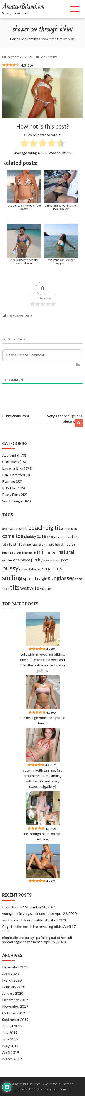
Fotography (24, 1089)
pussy (10, 568)
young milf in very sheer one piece (28, 913)
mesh (32, 553)
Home (14, 39)
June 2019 (10, 1039)
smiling (12, 577)
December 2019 (15, 1000)
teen (78, 579)
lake (25, 553)
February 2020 (13, 987)
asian (6, 528)
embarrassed (63, 536)
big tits (54, 527)
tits (14, 587)
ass (12, 528)
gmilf (45, 544)
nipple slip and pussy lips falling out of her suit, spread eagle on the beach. (37, 939)
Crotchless (10, 461)
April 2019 (10, 1052)
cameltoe (12, 536)
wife (34, 588)
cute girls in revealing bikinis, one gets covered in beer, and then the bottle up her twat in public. (42, 662)
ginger (27, 544)
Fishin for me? (13, 907)
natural (66, 552)
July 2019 (9, 1032)
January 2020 (12, 993)
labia (19, 553)
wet (24, 588)
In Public (9, 488)
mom (53, 552)
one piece (21, 559)
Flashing (8, 481)
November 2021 (15, 967)
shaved (36, 569)
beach (36, 527)
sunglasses (61, 578)
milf (42, 551)
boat (67, 528)
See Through (29, 39)
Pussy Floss (11, 494)
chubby (30, 536)
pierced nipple (51, 560)
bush (74, 528)
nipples (7, 560)
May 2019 (10, 1046)
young (45, 588)
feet (13, 544)
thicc (5, 588)
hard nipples (65, 544)
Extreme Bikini (13, 468)
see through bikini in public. (23, 920)
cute (41, 536)
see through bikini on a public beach (42, 720)
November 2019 (15, 1006)
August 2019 (12, 1026)
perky (37, 559)
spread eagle (35, 578)
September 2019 (15, 1019)
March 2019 (12, 1059)
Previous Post (17, 416)
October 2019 (13, 1013)
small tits (52, 569)
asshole (21, 528)
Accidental (10, 455)
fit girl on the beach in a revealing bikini (32, 926)
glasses (37, 544)
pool (65, 559)
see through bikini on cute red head (42, 836)
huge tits (8, 553)
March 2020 (12, 980)
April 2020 (10, 973)
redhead (24, 569)
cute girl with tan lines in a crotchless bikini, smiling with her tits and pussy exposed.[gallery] (42, 778)
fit (19, 544)
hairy (51, 544)
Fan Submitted (13, 475)
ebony (51, 537)
